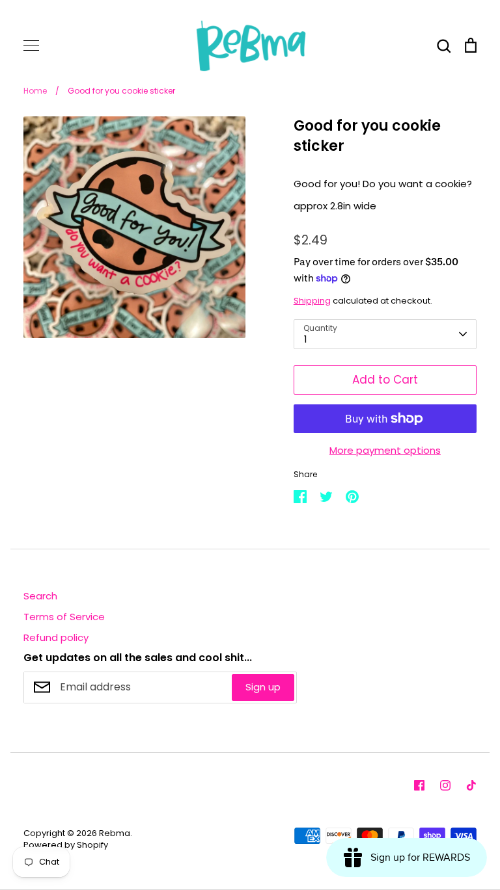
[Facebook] (419, 785)
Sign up (263, 687)
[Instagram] (445, 785)
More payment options (385, 450)
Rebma (114, 833)
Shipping (312, 300)
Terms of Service (64, 616)
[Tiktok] (471, 785)
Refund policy (56, 637)
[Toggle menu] (31, 45)
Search (40, 596)
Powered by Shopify (65, 845)
